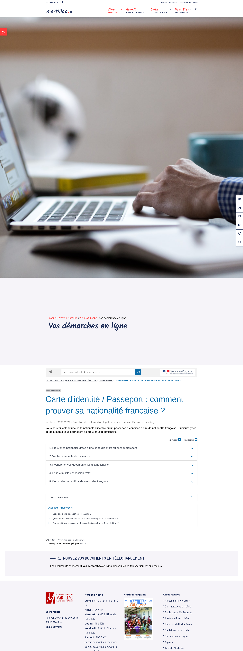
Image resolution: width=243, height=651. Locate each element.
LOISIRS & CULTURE (160, 11)
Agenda (164, 2)
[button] (3, 32)
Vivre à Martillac (68, 317)
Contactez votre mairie (188, 2)
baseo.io (83, 544)
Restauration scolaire (177, 618)
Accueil (53, 317)
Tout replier (172, 440)
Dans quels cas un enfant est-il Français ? (72, 514)
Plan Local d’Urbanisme (178, 624)
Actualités (173, 2)
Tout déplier (189, 440)
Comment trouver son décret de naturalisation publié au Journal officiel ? (86, 523)
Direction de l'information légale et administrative (66, 540)
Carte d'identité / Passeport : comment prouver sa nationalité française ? (148, 380)
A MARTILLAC (114, 11)
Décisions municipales (178, 630)
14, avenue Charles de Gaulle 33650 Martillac (62, 622)
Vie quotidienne (88, 317)
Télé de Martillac (174, 648)
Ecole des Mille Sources (178, 612)
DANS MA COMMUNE (135, 11)
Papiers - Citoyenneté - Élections (81, 380)
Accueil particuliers (55, 380)
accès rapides (182, 11)
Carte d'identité (106, 380)
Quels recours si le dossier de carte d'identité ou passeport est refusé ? (85, 518)
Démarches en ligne (176, 636)
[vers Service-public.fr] (177, 372)
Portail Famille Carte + (177, 600)
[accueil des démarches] (51, 371)
